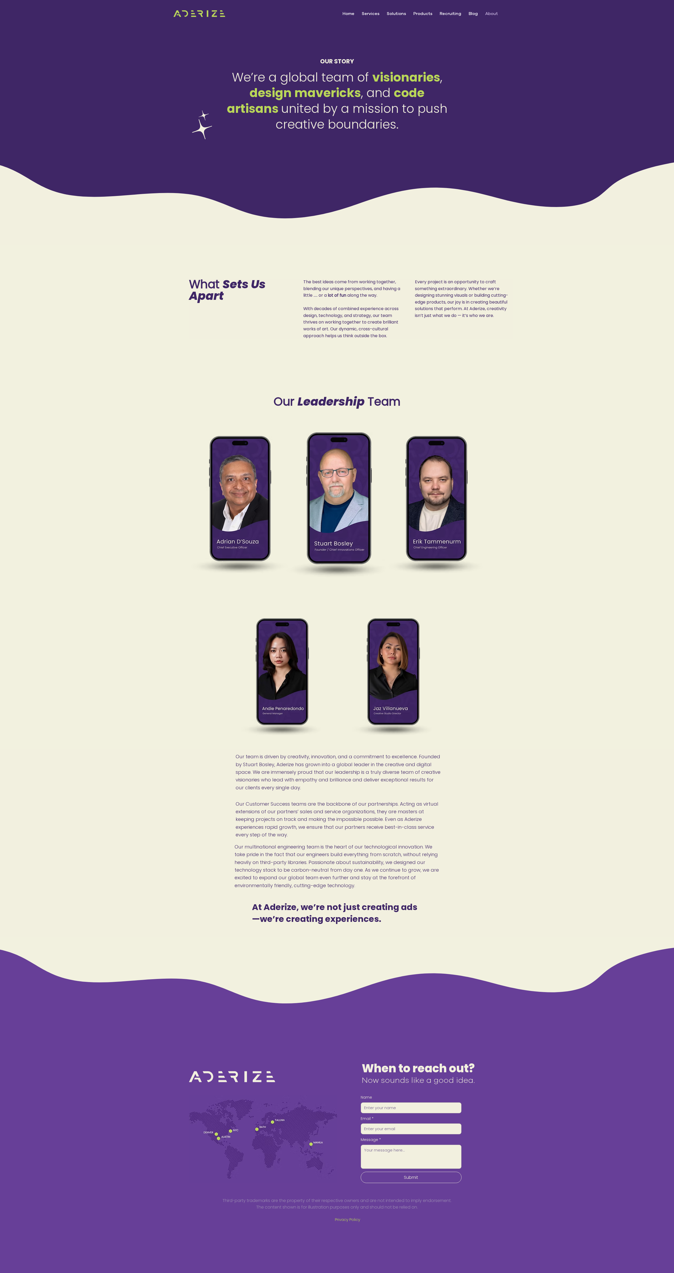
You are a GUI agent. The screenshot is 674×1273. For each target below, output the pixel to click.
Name (366, 1097)
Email (367, 1118)
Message (371, 1139)
